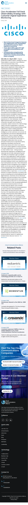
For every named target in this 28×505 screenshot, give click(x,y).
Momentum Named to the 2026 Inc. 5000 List (13, 302)
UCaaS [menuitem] (3, 466)
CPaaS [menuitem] (3, 462)
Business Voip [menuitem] (4, 456)
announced (21, 171)
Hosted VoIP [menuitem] (4, 458)
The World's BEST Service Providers (12, 362)
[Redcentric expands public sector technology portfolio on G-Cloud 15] (14, 269)
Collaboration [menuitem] (4, 453)
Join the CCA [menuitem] (4, 428)
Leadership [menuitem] (4, 444)
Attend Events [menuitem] (5, 431)
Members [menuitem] (3, 441)
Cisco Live (21, 218)
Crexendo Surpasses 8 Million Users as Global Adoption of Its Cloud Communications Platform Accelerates (12, 330)
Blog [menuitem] (2, 437)
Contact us (6, 391)
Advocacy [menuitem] (3, 433)
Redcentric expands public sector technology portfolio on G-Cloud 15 (11, 275)
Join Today (6, 387)
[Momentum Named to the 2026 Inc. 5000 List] (14, 296)
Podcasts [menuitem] (3, 439)
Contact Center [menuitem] (5, 464)
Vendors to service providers (11, 365)
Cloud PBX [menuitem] (3, 460)
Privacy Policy (14, 499)
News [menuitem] (2, 435)
